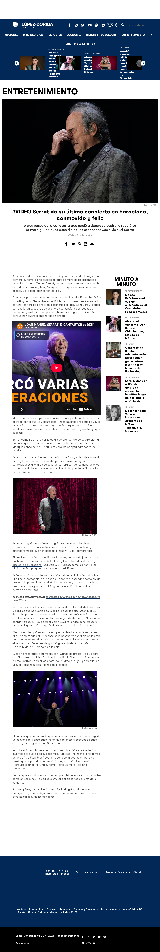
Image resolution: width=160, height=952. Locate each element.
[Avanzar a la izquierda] (17, 63)
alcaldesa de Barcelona (27, 564)
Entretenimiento (133, 35)
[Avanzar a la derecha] (151, 35)
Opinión (21, 912)
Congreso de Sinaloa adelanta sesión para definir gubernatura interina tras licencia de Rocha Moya (136, 359)
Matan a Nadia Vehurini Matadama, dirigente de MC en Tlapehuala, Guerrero (135, 421)
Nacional (11, 35)
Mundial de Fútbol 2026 (64, 912)
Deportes (55, 35)
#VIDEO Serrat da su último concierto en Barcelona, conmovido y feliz (80, 214)
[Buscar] (156, 35)
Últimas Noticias (38, 912)
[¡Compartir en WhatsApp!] (79, 244)
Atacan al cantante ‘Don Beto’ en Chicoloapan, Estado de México (135, 330)
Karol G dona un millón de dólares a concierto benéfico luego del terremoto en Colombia (136, 391)
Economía (74, 35)
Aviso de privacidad (87, 872)
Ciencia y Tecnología (101, 35)
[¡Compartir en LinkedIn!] (85, 244)
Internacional (33, 35)
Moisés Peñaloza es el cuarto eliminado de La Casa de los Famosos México (136, 303)
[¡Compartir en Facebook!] (66, 244)
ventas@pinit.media (57, 874)
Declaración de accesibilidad (123, 872)
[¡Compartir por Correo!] (92, 244)
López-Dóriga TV (132, 909)
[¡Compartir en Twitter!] (73, 244)
